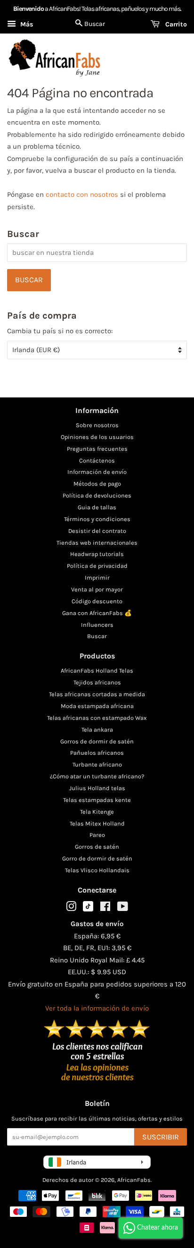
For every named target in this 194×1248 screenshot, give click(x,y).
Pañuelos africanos (97, 752)
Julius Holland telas (97, 788)
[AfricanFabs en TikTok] (88, 909)
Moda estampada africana (97, 705)
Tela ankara (97, 729)
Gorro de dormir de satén (97, 858)
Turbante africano (97, 764)
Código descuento (97, 601)
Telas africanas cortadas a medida (97, 694)
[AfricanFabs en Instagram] (71, 908)
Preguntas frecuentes (97, 448)
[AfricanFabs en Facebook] (105, 908)
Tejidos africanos (97, 682)
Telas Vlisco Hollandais (97, 870)
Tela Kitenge (97, 811)
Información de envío (97, 471)
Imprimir (97, 577)
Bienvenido (28, 9)
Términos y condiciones (97, 519)
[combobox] (97, 253)
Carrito (175, 24)
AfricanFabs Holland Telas (97, 670)
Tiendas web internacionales (97, 542)
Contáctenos (97, 460)
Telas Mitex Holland (97, 823)
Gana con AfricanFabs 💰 (97, 612)
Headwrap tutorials (97, 553)
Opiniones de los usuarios (97, 436)
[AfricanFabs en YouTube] (122, 908)
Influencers (97, 624)
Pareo (97, 834)
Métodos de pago (97, 483)
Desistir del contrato (97, 530)
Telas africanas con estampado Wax (97, 717)
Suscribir (160, 1136)
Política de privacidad (97, 565)
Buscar (97, 636)
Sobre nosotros (97, 425)
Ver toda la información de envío (97, 1008)
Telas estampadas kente (97, 799)
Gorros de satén (97, 846)
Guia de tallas (97, 507)
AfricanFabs (134, 1179)
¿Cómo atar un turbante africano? (97, 776)
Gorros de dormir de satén (97, 741)
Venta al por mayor (97, 589)
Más (25, 24)
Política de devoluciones (97, 495)
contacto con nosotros (82, 194)
